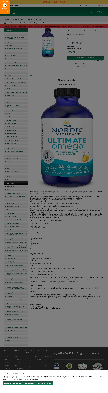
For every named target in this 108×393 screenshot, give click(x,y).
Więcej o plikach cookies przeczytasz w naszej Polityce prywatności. (20, 379)
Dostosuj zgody (30, 383)
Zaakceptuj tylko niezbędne (13, 383)
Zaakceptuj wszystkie (45, 383)
